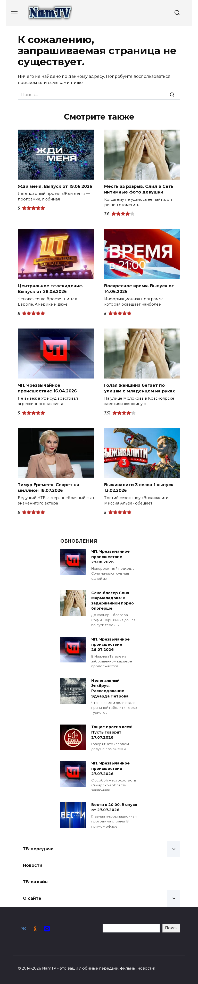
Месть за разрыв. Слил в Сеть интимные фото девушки (139, 189)
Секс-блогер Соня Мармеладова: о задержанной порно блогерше (112, 601)
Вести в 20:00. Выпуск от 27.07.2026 (114, 807)
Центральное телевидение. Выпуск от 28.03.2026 (50, 288)
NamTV (49, 968)
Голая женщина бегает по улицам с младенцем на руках (139, 388)
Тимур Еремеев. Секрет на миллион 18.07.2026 (48, 487)
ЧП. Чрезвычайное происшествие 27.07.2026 (110, 768)
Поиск (171, 928)
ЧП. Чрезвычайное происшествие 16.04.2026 (47, 388)
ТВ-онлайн (35, 881)
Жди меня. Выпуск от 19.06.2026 (55, 186)
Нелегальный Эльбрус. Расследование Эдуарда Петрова (109, 688)
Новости (32, 865)
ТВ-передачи (38, 848)
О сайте (32, 898)
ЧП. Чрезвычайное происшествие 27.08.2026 (110, 556)
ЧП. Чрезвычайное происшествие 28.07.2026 (110, 644)
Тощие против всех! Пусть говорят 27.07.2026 (111, 732)
